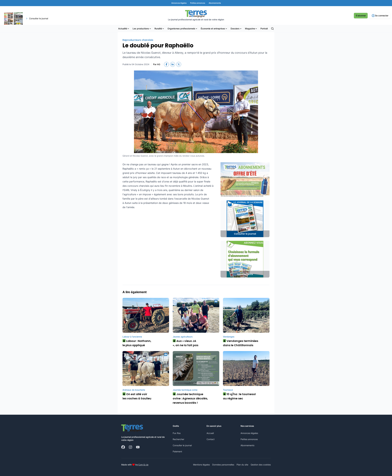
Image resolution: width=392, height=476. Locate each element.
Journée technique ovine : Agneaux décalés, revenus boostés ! (190, 398)
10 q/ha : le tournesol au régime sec (239, 396)
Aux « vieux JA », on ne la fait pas (185, 343)
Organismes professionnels (181, 28)
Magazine (250, 28)
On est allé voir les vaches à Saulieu (137, 396)
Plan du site (242, 464)
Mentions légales (201, 464)
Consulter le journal (182, 445)
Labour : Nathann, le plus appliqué (137, 343)
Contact (211, 439)
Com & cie (143, 464)
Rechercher (178, 439)
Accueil (210, 433)
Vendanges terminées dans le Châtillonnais (240, 343)
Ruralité (158, 28)
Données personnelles (223, 464)
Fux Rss (177, 433)
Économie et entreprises (213, 28)
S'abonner (361, 15)
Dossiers (235, 28)
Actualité (122, 28)
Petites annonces (249, 439)
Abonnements (247, 445)
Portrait (264, 28)
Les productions (141, 28)
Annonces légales (249, 433)
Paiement (177, 451)
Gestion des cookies (261, 464)
